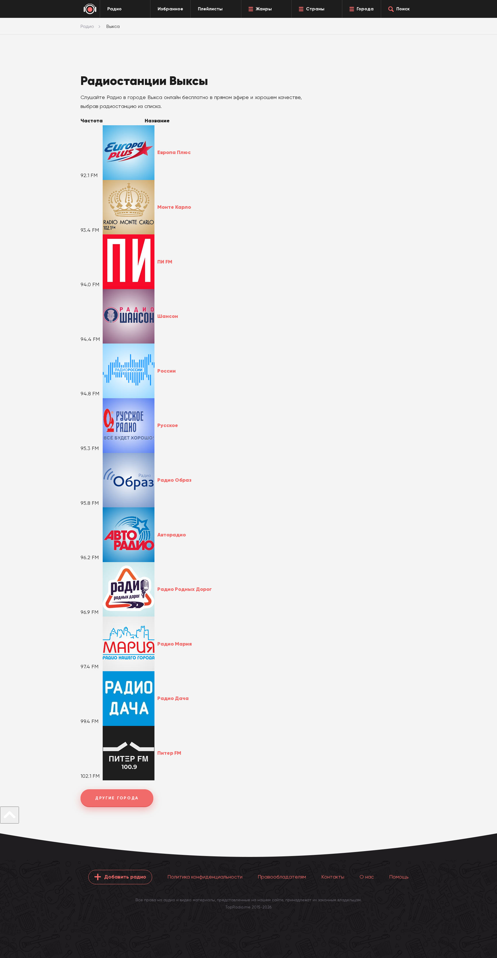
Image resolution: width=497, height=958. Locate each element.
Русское (167, 425)
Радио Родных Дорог (184, 589)
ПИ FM (164, 262)
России (166, 371)
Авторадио (171, 535)
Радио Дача (173, 698)
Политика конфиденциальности (204, 877)
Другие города (117, 798)
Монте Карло (174, 207)
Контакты (332, 877)
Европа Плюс (174, 152)
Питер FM (169, 753)
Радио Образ (174, 480)
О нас (367, 877)
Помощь (399, 877)
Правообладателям (282, 877)
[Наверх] (9, 815)
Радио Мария (174, 644)
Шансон (167, 316)
